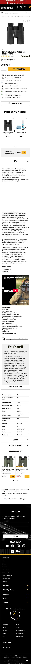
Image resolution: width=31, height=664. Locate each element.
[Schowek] (21, 8)
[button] (14, 59)
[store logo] (6, 8)
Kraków (4, 633)
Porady (4, 598)
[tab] (15, 163)
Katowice (5, 630)
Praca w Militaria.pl (7, 575)
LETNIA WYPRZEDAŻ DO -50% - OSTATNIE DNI (16, 1)
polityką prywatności (19, 533)
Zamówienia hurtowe (7, 569)
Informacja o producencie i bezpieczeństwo (17, 339)
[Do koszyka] (24, 152)
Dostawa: (3, 61)
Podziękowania (6, 578)
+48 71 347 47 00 (6, 647)
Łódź (4, 636)
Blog (18, 551)
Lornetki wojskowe (18, 493)
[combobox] (17, 13)
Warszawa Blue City (20, 630)
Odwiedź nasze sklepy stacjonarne (15, 609)
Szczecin (18, 627)
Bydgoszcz (5, 624)
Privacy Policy (9, 663)
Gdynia (4, 627)
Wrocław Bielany (19, 636)
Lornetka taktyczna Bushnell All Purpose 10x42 (8, 133)
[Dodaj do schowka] (28, 20)
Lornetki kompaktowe (6, 493)
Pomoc (4, 563)
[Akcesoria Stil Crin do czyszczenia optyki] (21, 124)
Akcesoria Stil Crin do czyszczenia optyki (21, 133)
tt (10, 551)
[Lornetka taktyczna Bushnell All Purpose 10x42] (8, 124)
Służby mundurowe (7, 572)
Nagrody (5, 581)
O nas (4, 560)
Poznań (17, 624)
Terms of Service (18, 663)
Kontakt (4, 566)
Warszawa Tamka (20, 633)
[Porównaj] (24, 20)
